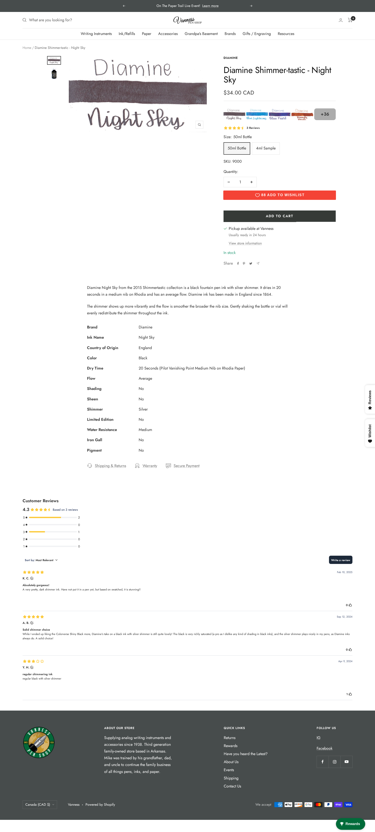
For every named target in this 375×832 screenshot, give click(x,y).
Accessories (168, 33)
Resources (286, 33)
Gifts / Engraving (257, 33)
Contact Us (232, 786)
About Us (231, 762)
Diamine (231, 58)
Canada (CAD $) (37, 804)
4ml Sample (266, 148)
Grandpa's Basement (201, 33)
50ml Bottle (237, 148)
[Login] (341, 20)
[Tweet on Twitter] (251, 263)
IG (319, 738)
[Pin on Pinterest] (244, 263)
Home (27, 47)
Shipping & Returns (110, 466)
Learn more (210, 5)
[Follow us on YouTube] (346, 762)
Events (229, 770)
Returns (229, 738)
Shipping (231, 778)
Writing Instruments (96, 33)
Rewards (230, 746)
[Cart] (350, 20)
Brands (230, 33)
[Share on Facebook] (238, 263)
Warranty (150, 466)
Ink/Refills (127, 33)
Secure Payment (186, 466)
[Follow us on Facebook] (323, 762)
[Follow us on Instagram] (334, 762)
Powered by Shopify (100, 804)
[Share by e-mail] (258, 263)
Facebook (324, 748)
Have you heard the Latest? (246, 754)
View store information (245, 243)
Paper (146, 33)
